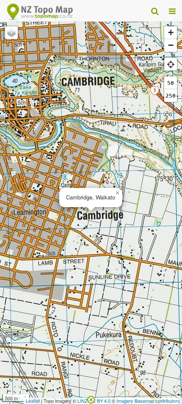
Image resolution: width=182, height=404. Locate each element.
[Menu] (172, 10)
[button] (117, 193)
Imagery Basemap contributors (148, 400)
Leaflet (33, 400)
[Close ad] (91, 399)
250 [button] (170, 96)
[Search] (154, 10)
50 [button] (170, 83)
